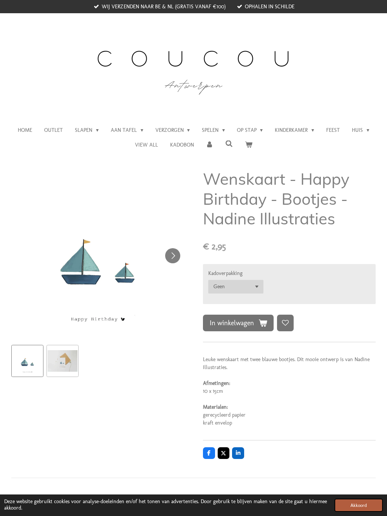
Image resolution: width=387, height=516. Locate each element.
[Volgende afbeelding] (172, 255)
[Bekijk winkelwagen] (249, 144)
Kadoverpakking (225, 273)
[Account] (210, 144)
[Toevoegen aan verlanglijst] (285, 323)
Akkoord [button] (358, 505)
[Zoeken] (229, 144)
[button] (27, 361)
